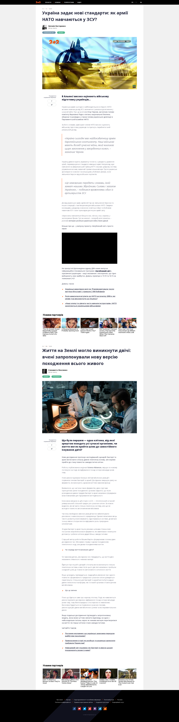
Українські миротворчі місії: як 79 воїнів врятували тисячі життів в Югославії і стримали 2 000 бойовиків (89, 290)
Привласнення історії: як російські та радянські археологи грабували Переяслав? (90, 641)
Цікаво (61, 32)
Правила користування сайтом (83, 702)
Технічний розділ (109, 700)
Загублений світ (49, 32)
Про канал (60, 700)
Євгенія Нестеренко (57, 26)
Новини (57, 2)
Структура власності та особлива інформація (87, 700)
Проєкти (48, 2)
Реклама (119, 700)
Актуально (56, 376)
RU (136, 2)
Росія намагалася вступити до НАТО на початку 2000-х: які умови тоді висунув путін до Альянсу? (90, 297)
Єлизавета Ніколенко (57, 370)
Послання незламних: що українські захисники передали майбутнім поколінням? (90, 634)
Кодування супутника (102, 702)
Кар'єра (68, 700)
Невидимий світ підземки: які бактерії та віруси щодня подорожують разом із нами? (89, 649)
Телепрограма (69, 2)
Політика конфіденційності (63, 702)
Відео (79, 2)
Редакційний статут (118, 702)
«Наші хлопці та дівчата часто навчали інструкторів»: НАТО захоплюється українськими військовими (91, 304)
